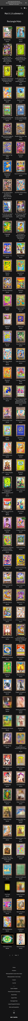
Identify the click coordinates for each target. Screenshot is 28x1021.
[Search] (21, 8)
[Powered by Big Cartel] (14, 1017)
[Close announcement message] (26, 3)
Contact (14, 979)
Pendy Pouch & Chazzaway (14, 991)
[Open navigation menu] (2, 8)
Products (14, 970)
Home (14, 967)
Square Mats (14, 997)
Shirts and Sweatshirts (14, 1007)
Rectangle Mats (14, 1000)
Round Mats (14, 994)
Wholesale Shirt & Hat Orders (14, 976)
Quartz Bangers (14, 988)
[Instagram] (14, 1013)
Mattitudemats (14, 13)
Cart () (14, 983)
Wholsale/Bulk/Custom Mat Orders (14, 973)
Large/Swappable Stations (14, 1004)
